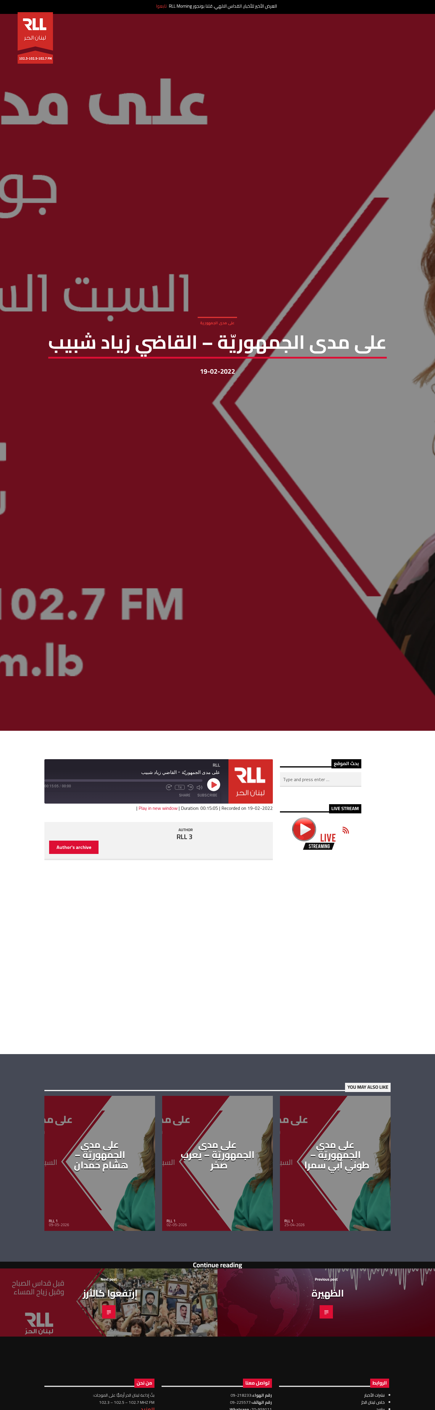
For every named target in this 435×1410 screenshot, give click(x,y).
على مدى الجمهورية (217, 356)
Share (184, 868)
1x (180, 860)
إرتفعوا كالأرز (110, 1366)
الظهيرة (328, 1366)
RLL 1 (53, 1293)
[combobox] (320, 852)
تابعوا (161, 6)
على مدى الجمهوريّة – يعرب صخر (217, 1228)
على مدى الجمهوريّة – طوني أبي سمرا (337, 1228)
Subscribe (207, 868)
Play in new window (158, 881)
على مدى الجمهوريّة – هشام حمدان (101, 1228)
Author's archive (74, 920)
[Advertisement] (320, 1025)
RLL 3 (185, 910)
